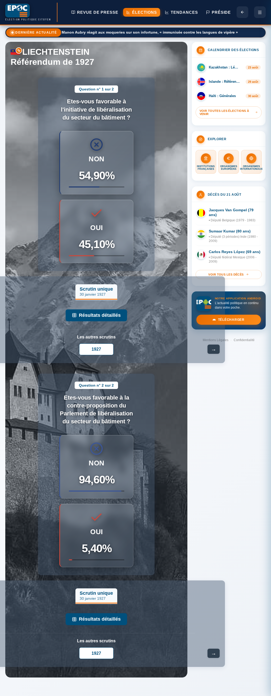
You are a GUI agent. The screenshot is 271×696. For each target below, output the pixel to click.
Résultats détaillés (100, 315)
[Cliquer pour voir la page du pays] (15, 52)
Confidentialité (244, 340)
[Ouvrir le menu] (260, 12)
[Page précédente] (242, 12)
